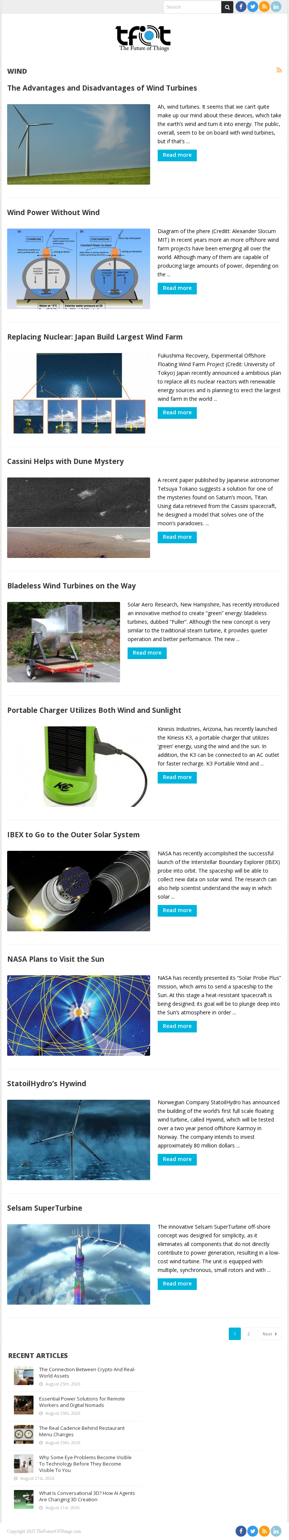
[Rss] (264, 6)
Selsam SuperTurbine (44, 1208)
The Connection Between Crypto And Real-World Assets (87, 1372)
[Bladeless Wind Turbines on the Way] (63, 642)
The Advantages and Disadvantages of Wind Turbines (102, 87)
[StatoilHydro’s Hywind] (78, 1140)
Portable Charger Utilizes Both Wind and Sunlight (94, 710)
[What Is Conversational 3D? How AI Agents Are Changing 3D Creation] (23, 1499)
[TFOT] (144, 36)
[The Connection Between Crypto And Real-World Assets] (23, 1375)
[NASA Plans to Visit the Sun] (78, 1015)
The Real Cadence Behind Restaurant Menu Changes (82, 1431)
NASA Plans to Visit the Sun (55, 959)
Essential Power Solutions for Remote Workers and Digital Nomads (82, 1401)
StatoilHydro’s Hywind (46, 1083)
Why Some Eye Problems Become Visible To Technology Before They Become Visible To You (85, 1463)
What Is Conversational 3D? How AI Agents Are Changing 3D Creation (87, 1496)
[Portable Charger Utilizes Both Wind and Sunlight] (78, 766)
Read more (177, 154)
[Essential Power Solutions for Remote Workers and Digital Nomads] (23, 1405)
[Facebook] (241, 6)
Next (268, 1334)
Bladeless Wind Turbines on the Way (71, 585)
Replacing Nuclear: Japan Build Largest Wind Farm (95, 336)
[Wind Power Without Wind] (78, 269)
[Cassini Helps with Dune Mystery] (78, 517)
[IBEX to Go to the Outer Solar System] (78, 891)
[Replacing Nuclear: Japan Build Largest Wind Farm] (78, 393)
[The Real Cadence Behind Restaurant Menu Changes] (23, 1434)
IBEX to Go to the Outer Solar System (73, 834)
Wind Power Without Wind (53, 212)
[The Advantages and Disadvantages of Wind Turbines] (78, 144)
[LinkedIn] (276, 6)
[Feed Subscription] (279, 70)
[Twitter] (253, 6)
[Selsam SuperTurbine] (78, 1264)
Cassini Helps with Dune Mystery (65, 461)
